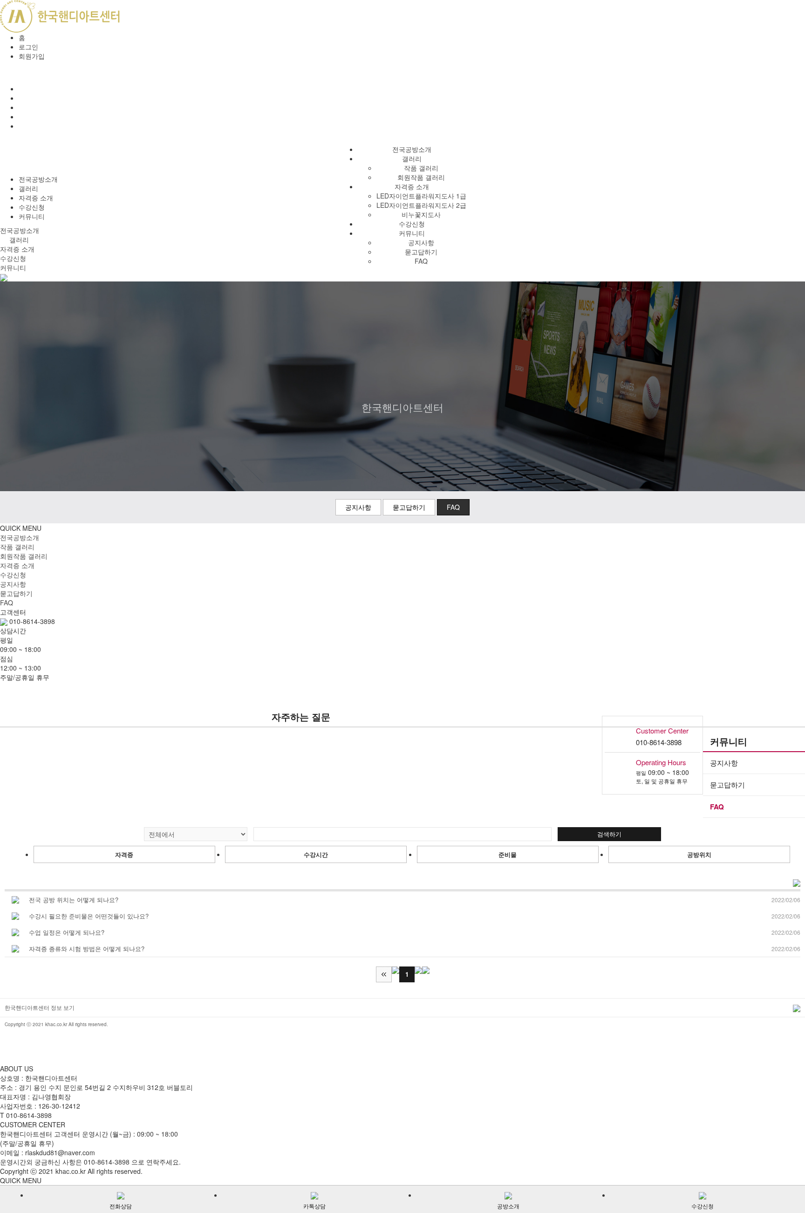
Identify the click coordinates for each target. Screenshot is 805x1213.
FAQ (421, 261)
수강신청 (412, 223)
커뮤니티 (412, 233)
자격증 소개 (36, 197)
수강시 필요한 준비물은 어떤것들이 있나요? (89, 915)
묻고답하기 (421, 251)
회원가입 (32, 56)
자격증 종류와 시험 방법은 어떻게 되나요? (86, 948)
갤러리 (412, 158)
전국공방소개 (411, 149)
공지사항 (421, 242)
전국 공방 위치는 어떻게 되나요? (73, 899)
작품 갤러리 (421, 167)
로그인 (28, 46)
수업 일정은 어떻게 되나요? (66, 932)
